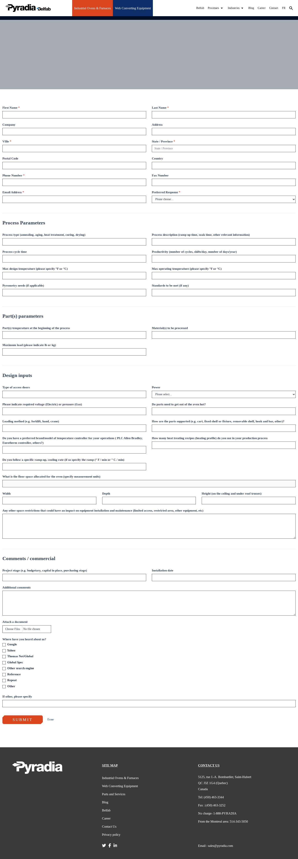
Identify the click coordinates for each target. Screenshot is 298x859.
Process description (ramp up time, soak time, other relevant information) (201, 234)
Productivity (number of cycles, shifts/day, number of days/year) (194, 251)
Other (10, 686)
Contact (273, 8)
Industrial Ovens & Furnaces (92, 8)
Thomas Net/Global (19, 656)
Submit (23, 719)
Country (157, 158)
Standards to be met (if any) (170, 285)
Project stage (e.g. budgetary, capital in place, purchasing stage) (44, 570)
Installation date (162, 570)
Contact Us (109, 826)
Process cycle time (14, 251)
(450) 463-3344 (211, 797)
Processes (213, 8)
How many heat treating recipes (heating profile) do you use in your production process (210, 438)
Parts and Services (113, 794)
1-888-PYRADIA (217, 813)
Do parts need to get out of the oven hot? (179, 404)
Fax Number (160, 175)
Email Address (13, 192)
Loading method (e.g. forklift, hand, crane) (30, 421)
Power (156, 387)
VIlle (6, 141)
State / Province (163, 141)
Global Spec (14, 662)
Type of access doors (16, 387)
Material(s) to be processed (170, 328)
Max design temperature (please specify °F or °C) (35, 268)
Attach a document (15, 621)
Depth (106, 493)
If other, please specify (17, 696)
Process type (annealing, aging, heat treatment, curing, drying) (43, 234)
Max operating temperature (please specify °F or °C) (187, 268)
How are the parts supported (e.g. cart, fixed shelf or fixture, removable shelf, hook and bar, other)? (218, 421)
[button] (291, 8)
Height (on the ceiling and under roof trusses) (232, 493)
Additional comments (16, 587)
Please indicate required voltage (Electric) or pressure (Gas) (42, 404)
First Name (11, 107)
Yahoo (10, 650)
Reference (13, 674)
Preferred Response (166, 192)
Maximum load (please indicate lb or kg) (29, 345)
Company (8, 124)
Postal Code (10, 158)
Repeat (11, 680)
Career (261, 8)
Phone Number (13, 175)
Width (6, 493)
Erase (50, 719)
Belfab (200, 8)
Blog (251, 8)
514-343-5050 (223, 821)
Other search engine (20, 668)
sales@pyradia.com (215, 845)
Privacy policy (111, 834)
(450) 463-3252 (211, 805)
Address (157, 124)
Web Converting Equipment (133, 8)
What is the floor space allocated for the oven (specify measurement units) (51, 476)
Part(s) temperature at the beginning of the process (36, 328)
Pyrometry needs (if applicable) (23, 285)
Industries (233, 8)
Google (11, 644)
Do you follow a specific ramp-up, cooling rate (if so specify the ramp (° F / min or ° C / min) (63, 459)
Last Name (160, 107)
